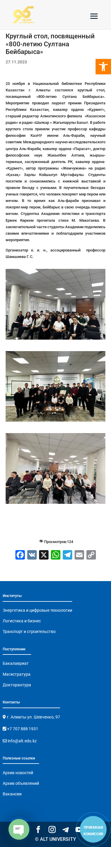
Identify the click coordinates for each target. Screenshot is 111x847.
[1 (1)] (56, 339)
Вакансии (12, 794)
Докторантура (17, 684)
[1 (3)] (56, 503)
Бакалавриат (16, 663)
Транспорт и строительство (29, 631)
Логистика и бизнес (22, 621)
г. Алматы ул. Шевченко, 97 (33, 717)
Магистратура (16, 674)
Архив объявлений (21, 783)
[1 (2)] (56, 421)
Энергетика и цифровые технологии (37, 610)
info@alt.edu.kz (22, 741)
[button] (103, 66)
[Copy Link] (91, 555)
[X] (44, 555)
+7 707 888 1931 (22, 728)
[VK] (32, 555)
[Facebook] (20, 555)
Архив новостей (18, 772)
